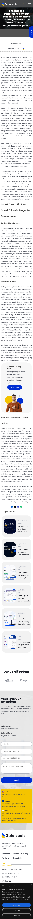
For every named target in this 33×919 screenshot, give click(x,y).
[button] (24, 4)
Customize (16, 910)
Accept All (16, 905)
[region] (16, 901)
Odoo (20, 523)
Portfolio (5, 858)
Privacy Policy (17, 858)
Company (6, 854)
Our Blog (24, 854)
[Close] (31, 885)
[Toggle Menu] (29, 4)
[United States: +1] (3, 758)
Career (16, 854)
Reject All (16, 915)
